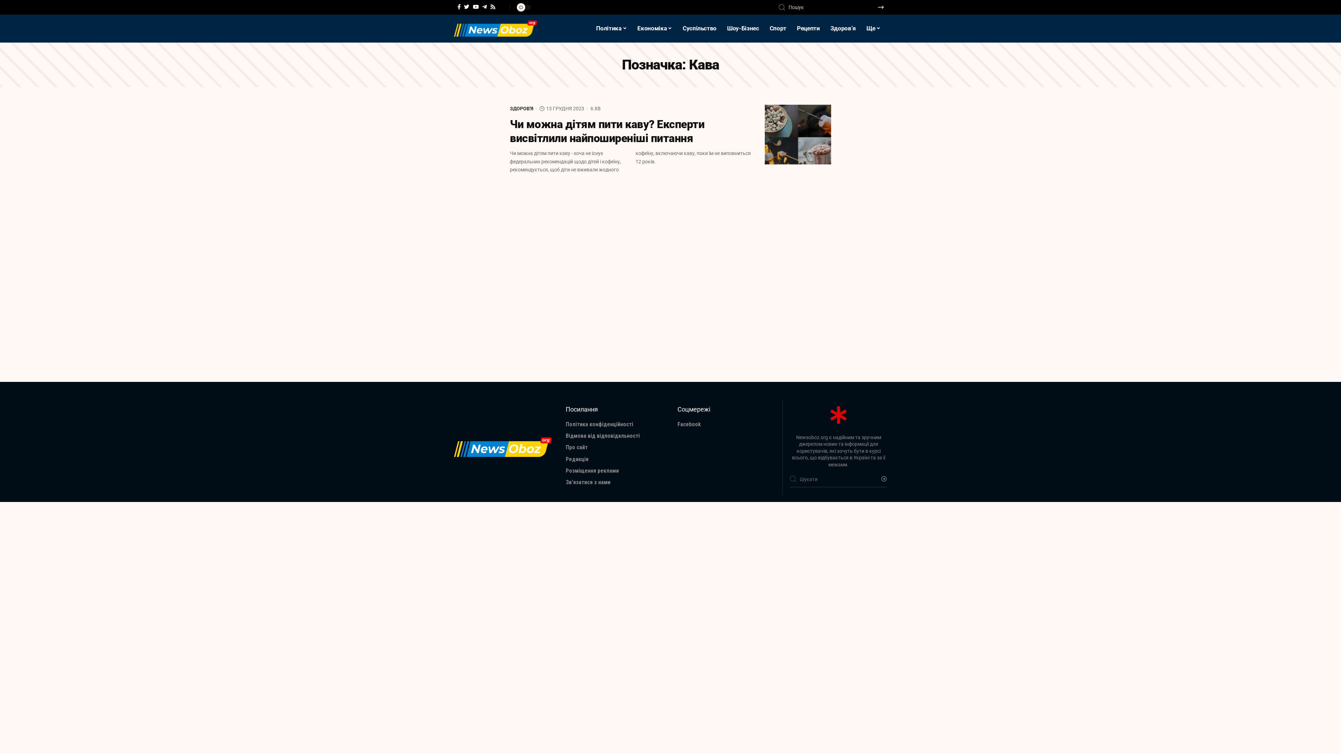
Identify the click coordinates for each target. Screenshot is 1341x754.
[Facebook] (459, 7)
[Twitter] (466, 7)
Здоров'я (521, 108)
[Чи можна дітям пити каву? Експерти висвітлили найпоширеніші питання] (798, 134)
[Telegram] (485, 7)
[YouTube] (476, 7)
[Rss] (493, 7)
